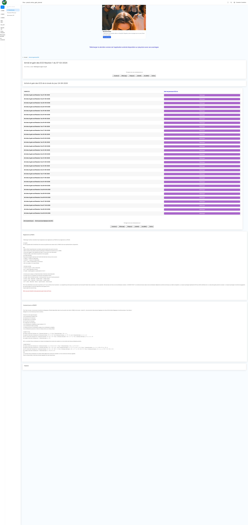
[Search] (231, 2)
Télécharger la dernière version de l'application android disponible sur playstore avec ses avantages (124, 47)
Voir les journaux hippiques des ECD (44, 220)
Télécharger (202, 95)
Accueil (25, 57)
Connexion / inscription (241, 2)
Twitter (153, 75)
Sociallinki (146, 75)
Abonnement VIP (10, 15)
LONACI (2, 14)
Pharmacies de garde (2, 35)
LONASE (2, 17)
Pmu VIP (2, 24)
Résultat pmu (11, 10)
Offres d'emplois (2, 32)
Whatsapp (124, 75)
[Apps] (234, 2)
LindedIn (139, 75)
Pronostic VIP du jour (11, 12)
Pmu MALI (2, 21)
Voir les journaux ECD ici (171, 91)
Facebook (116, 75)
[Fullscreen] (228, 2)
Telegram (131, 75)
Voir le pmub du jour (28, 220)
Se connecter (2, 39)
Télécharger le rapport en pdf (40, 66)
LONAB (2, 10)
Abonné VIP (2, 28)
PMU (2, 7)
